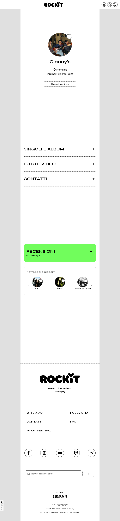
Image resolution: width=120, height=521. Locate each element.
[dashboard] (115, 4)
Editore (58, 493)
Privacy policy (68, 509)
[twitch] (76, 453)
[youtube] (60, 453)
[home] (53, 4)
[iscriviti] (88, 474)
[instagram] (44, 453)
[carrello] (104, 4)
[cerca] (109, 4)
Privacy (2, 506)
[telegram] (92, 453)
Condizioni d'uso (53, 509)
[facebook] (28, 453)
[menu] (4, 4)
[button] (28, 284)
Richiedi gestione (60, 84)
